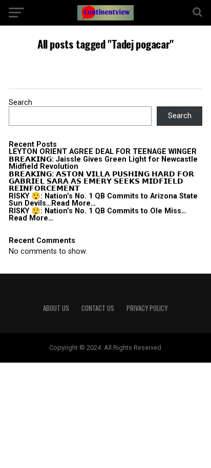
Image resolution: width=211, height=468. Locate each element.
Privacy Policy (146, 308)
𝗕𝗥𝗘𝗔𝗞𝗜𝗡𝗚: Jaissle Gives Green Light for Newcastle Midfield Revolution (103, 163)
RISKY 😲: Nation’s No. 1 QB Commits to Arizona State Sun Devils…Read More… (103, 200)
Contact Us (97, 308)
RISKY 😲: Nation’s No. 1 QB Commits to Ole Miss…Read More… (97, 214)
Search (20, 102)
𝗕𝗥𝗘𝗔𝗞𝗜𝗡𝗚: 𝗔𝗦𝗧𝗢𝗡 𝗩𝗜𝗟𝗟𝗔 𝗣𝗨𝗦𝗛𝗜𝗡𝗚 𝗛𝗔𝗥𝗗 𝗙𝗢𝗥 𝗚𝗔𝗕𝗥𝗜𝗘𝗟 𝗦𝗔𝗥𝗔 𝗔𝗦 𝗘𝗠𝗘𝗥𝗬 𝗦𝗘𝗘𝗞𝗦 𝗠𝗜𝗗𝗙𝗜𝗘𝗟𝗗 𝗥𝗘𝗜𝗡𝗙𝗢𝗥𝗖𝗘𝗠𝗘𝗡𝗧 (101, 181)
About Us (56, 308)
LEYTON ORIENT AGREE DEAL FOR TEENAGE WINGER (103, 151)
